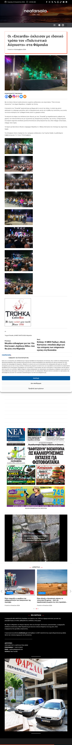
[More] (24, 96)
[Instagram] (13, 96)
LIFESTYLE (10, 593)
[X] (10, 96)
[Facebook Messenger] (21, 96)
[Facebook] (6, 96)
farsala (11, 335)
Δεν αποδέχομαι (36, 383)
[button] (1, 591)
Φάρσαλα (29, 335)
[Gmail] (17, 96)
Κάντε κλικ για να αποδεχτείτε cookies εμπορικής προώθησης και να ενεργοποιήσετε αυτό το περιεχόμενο (36, 538)
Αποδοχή (36, 378)
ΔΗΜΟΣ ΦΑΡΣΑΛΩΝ (20, 335)
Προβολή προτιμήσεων (36, 388)
